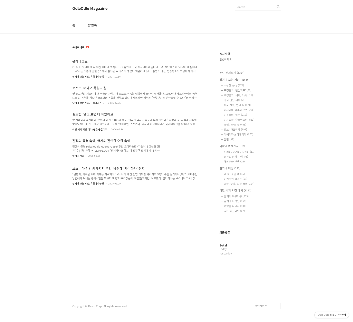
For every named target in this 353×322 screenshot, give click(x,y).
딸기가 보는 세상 (233, 80)
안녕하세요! (225, 59)
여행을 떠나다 (235, 206)
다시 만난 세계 (234, 100)
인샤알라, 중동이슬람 (239, 120)
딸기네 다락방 (235, 201)
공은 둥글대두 (234, 211)
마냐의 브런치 (262, 293)
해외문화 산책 (234, 161)
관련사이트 (261, 306)
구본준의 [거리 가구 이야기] (267, 270)
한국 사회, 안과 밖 (237, 105)
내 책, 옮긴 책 (234, 174)
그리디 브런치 (262, 299)
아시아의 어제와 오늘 (239, 110)
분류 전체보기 (231, 73)
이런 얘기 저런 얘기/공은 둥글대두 (89, 129)
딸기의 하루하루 (236, 196)
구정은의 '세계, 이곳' (238, 95)
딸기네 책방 (78, 155)
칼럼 (229, 139)
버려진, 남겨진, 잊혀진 (239, 152)
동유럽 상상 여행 (236, 157)
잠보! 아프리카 (235, 129)
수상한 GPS (234, 85)
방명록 (92, 25)
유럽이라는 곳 (235, 125)
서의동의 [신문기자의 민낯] (267, 257)
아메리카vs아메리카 (238, 134)
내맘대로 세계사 (232, 146)
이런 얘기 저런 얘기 (235, 190)
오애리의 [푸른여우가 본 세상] (267, 283)
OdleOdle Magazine (89, 8)
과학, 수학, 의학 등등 (239, 184)
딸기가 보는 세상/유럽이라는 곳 (88, 76)
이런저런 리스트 (235, 179)
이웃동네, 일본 (235, 115)
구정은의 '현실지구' (237, 90)
